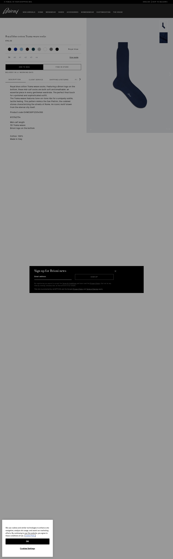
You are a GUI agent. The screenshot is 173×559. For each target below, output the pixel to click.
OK (27, 541)
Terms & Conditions (69, 283)
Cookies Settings (27, 549)
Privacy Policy (95, 283)
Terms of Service (92, 289)
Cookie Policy (30, 536)
